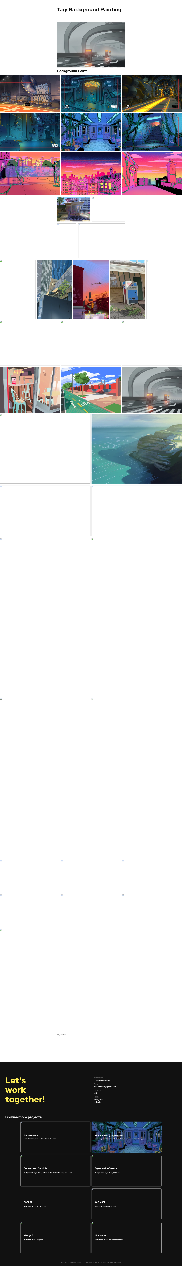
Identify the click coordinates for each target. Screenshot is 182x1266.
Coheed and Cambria (35, 1168)
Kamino (28, 1202)
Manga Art (29, 1236)
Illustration (101, 1236)
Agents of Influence (106, 1168)
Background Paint (72, 71)
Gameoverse (31, 1136)
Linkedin (97, 1102)
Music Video (101, 1136)
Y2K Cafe (100, 1202)
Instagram (98, 1100)
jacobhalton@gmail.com (105, 1087)
